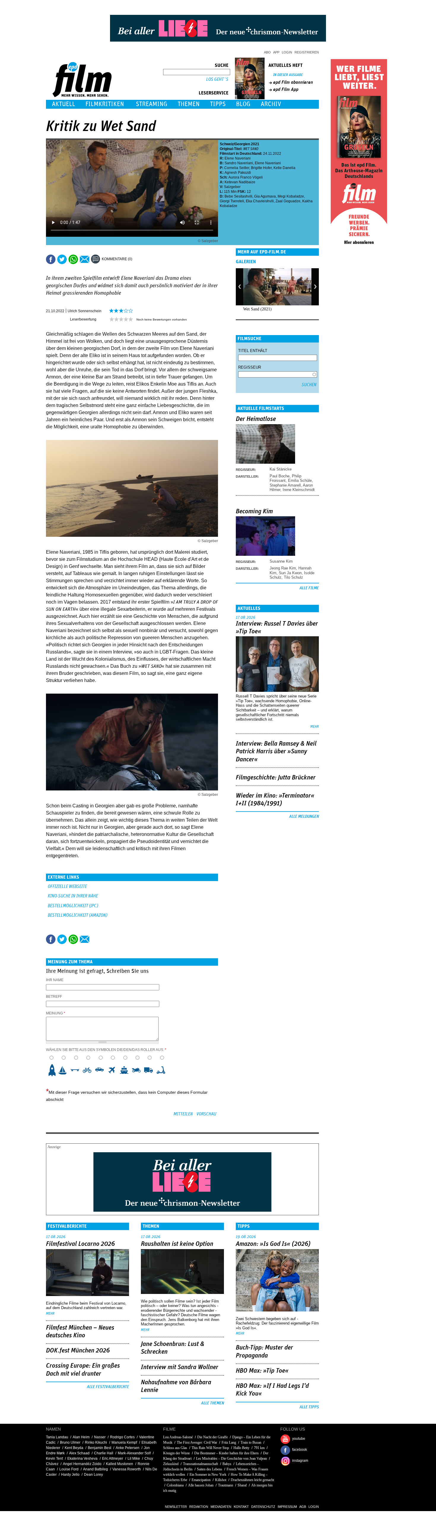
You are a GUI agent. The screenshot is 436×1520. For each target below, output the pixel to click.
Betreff (54, 997)
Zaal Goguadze (288, 201)
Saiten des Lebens (209, 1469)
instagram (300, 1461)
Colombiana (175, 1485)
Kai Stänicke (281, 469)
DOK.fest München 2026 (78, 1350)
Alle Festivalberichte (108, 1387)
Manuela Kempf (124, 1442)
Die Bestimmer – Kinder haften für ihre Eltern (226, 1453)
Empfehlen (84, 259)
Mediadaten (221, 1506)
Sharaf (242, 1485)
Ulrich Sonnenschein (84, 311)
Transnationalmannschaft (200, 1464)
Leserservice (213, 93)
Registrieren (307, 52)
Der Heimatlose (256, 419)
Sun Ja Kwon (290, 573)
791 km (259, 1448)
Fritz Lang (229, 1442)
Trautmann (225, 1485)
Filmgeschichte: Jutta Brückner (276, 777)
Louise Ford (69, 1469)
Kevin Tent (54, 1458)
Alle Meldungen (304, 817)
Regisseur (249, 367)
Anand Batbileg (95, 1469)
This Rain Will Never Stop (210, 1448)
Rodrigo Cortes (122, 1437)
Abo (267, 52)
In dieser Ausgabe (288, 75)
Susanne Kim (281, 561)
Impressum (287, 1506)
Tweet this (62, 259)
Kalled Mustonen (119, 1464)
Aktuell (63, 104)
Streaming (151, 104)
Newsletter (176, 1506)
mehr (314, 726)
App (276, 52)
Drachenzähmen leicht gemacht (252, 1480)
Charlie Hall (103, 1453)
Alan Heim (81, 1437)
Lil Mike (134, 1458)
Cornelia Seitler (236, 168)
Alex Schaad (79, 1453)
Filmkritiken (104, 104)
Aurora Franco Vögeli (245, 177)
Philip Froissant (285, 478)
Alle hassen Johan (201, 1485)
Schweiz (227, 144)
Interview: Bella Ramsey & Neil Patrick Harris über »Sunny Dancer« (276, 752)
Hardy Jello (70, 1474)
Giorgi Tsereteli (232, 201)
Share (73, 259)
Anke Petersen (127, 1448)
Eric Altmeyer (112, 1458)
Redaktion (198, 1506)
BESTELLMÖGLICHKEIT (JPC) (73, 906)
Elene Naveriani (238, 158)
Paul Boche (279, 476)
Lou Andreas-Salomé (178, 1437)
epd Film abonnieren (293, 82)
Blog (243, 104)
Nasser (100, 1437)
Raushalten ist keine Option (177, 1244)
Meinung (55, 1013)
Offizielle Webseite (67, 886)
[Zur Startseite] (82, 95)
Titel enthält (252, 350)
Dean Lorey (93, 1474)
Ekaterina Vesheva (82, 1458)
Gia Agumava (265, 196)
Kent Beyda (74, 1448)
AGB (302, 1506)
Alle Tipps (309, 1407)
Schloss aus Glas (175, 1448)
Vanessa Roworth (126, 1469)
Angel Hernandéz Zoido (82, 1464)
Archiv (271, 104)
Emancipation (201, 1480)
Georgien (242, 144)
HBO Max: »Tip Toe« (262, 1371)
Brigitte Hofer (261, 168)
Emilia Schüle (300, 480)
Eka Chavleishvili (260, 201)
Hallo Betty (241, 1448)
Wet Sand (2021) (257, 309)
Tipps (218, 104)
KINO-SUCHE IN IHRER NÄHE (73, 896)
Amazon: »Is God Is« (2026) (273, 1244)
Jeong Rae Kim (283, 568)
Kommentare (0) (117, 259)
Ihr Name (54, 980)
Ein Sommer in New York (208, 1474)
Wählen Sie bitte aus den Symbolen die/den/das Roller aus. (106, 1050)
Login (287, 52)
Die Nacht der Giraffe (212, 1437)
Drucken (140, 259)
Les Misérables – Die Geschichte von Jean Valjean (231, 1458)
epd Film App (285, 89)
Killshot (220, 1480)
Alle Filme (309, 588)
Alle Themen (212, 1403)
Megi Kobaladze (291, 196)
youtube (298, 1439)
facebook (299, 1450)
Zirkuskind (171, 1464)
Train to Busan (251, 1442)
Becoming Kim (254, 511)
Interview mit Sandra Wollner (179, 1367)
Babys (226, 1464)
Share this (50, 259)
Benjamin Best (99, 1448)
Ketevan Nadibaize (240, 182)
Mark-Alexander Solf (134, 1453)
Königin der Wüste (177, 1453)
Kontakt (241, 1506)
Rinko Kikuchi (96, 1442)
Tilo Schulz (293, 577)
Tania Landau (57, 1437)
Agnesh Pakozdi (238, 173)
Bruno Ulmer (70, 1442)
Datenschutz (263, 1506)
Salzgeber (232, 187)
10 (163, 1069)
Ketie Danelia (284, 168)
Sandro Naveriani (239, 163)
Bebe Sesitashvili (238, 196)
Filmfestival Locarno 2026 (80, 1244)
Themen (189, 104)
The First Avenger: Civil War (197, 1442)
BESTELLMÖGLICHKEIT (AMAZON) (77, 915)
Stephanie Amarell (285, 485)
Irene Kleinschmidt (299, 489)
